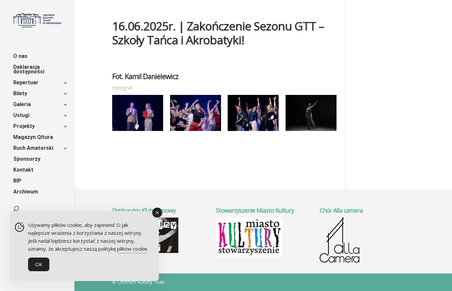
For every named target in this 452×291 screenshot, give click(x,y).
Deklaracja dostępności (28, 70)
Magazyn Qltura (33, 137)
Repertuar (25, 83)
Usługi (21, 115)
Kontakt (23, 170)
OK (38, 264)
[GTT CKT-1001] (195, 131)
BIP (17, 181)
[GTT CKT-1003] (137, 131)
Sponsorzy (26, 159)
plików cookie (132, 248)
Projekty (24, 126)
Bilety (20, 94)
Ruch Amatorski (33, 148)
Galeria (22, 104)
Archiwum (25, 192)
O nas (20, 56)
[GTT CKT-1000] (311, 131)
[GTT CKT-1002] (253, 131)
